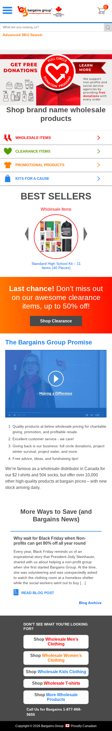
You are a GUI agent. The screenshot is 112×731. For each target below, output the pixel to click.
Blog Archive (90, 603)
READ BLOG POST (37, 593)
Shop (56, 641)
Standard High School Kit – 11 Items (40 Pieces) (56, 265)
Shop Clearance (56, 321)
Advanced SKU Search (22, 35)
